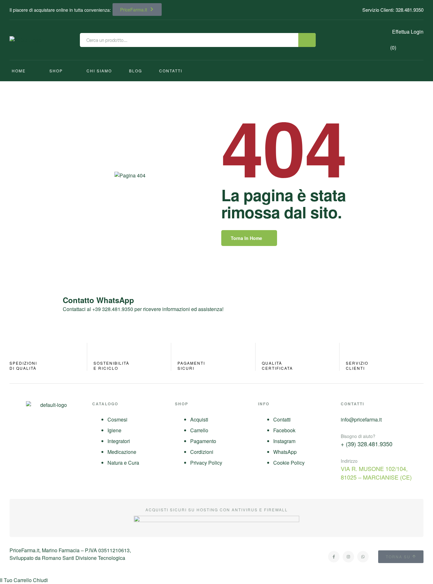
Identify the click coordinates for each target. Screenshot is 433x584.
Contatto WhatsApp (98, 300)
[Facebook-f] (333, 556)
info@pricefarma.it (361, 419)
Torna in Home (246, 238)
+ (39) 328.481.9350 (366, 444)
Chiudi (40, 580)
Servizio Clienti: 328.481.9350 (392, 9)
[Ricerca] (307, 40)
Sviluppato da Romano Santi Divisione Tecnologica (67, 557)
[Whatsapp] (363, 556)
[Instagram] (348, 556)
